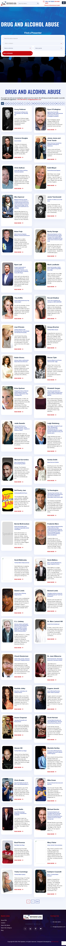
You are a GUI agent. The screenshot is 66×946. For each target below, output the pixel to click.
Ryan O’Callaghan (54, 109)
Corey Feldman (20, 109)
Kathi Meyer (51, 168)
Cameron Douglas (21, 138)
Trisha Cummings (21, 872)
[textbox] (33, 43)
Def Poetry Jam (20, 490)
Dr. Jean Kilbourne (54, 656)
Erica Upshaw (19, 388)
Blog (2, 930)
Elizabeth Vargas (53, 388)
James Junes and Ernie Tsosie (54, 139)
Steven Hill (18, 748)
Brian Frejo (18, 231)
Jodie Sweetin (19, 423)
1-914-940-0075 (21, 99)
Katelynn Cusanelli (54, 872)
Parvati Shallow (53, 298)
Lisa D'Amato (19, 327)
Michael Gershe (53, 809)
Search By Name (5, 925)
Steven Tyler (52, 357)
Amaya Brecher (53, 327)
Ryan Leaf (18, 264)
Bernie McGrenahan (21, 524)
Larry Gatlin (18, 809)
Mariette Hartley (53, 748)
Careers (3, 923)
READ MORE (17, 128)
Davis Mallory (52, 560)
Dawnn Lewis (19, 590)
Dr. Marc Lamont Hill (55, 621)
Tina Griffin (18, 298)
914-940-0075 (57, 922)
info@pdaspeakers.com (59, 927)
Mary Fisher (51, 842)
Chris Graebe (19, 780)
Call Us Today (52, 2)
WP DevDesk (55, 941)
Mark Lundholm (53, 264)
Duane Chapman (20, 717)
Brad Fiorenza (19, 842)
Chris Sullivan (19, 168)
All (2, 103)
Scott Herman (52, 717)
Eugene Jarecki (53, 688)
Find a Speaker (8, 53)
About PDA (4, 920)
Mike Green (51, 780)
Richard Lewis (52, 590)
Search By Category (6, 928)
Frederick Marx (53, 524)
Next (37, 901)
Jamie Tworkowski (54, 197)
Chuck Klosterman (21, 656)
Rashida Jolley (19, 688)
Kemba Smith (52, 459)
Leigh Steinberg (53, 423)
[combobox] (33, 43)
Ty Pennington (52, 490)
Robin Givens (19, 357)
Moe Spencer (19, 197)
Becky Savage (52, 231)
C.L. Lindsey (19, 621)
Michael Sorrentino (21, 459)
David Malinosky (20, 560)
